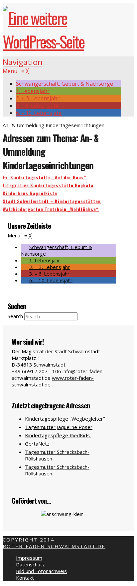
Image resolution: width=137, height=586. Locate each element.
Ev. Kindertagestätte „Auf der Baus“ (44, 177)
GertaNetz (37, 443)
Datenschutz (30, 564)
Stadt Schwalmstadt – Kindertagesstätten (52, 201)
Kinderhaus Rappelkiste (30, 193)
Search (15, 316)
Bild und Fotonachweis (41, 571)
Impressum (29, 557)
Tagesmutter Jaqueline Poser (58, 427)
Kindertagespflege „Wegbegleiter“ (65, 418)
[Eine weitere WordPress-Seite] (62, 41)
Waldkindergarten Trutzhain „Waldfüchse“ (51, 209)
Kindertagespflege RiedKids (58, 435)
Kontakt (25, 577)
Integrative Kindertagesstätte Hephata (48, 185)
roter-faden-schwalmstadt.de (54, 546)
